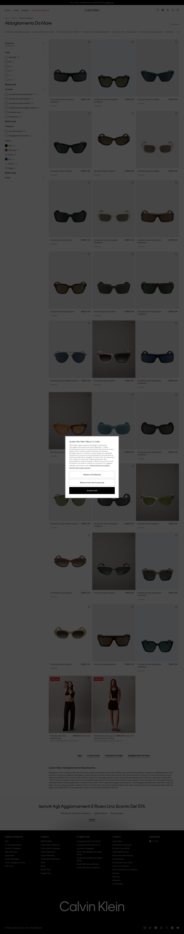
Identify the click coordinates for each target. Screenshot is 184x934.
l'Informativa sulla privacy (80, 468)
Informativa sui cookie (99, 465)
